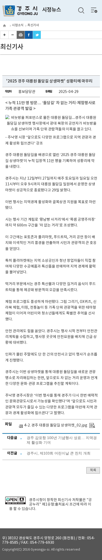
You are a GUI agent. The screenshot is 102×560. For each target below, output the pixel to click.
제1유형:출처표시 (55, 504)
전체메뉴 (94, 10)
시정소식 (18, 25)
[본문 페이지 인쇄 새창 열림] (21, 38)
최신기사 (33, 25)
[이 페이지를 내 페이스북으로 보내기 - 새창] (29, 38)
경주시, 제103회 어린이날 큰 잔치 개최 (58, 453)
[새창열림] (15, 503)
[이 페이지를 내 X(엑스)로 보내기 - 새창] (37, 38)
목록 (93, 470)
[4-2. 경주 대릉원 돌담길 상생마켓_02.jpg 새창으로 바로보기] (92, 425)
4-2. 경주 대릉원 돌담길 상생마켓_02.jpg (55, 425)
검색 (81, 10)
